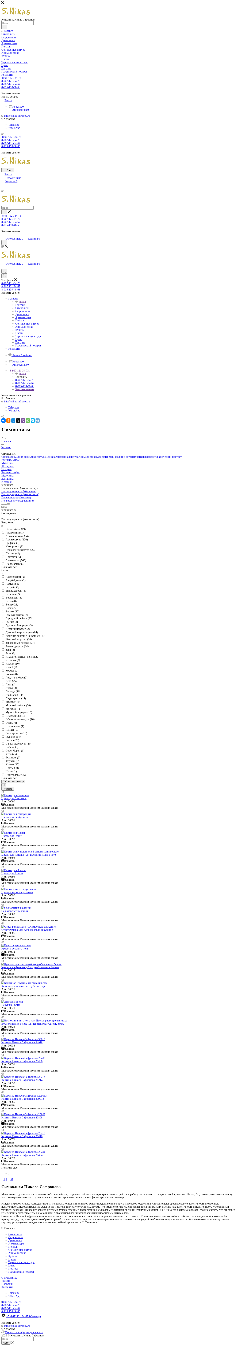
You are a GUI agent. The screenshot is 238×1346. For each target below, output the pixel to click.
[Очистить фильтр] (3, 785)
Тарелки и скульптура (126, 456)
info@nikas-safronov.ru (17, 115)
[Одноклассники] (8, 420)
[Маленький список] (2, 506)
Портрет (151, 456)
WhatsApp (14, 127)
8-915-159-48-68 (10, 87)
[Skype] (33, 420)
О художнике (9, 1277)
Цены (142, 456)
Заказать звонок (24, 389)
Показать (7, 788)
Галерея (20, 304)
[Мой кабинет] (3, 235)
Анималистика (87, 456)
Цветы (109, 456)
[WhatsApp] (28, 420)
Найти (6, 1342)
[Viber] (23, 420)
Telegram (13, 124)
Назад (22, 301)
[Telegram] (38, 420)
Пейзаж (50, 456)
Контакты (7, 1287)
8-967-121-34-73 (11, 77)
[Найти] (4, 27)
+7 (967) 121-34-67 (23, 1316)
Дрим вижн (23, 456)
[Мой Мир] (13, 420)
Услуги (5, 1280)
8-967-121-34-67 (10, 84)
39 (11, 1179)
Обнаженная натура (66, 456)
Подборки (7, 1283)
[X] (18, 420)
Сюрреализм (8, 456)
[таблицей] (8, 503)
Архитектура (38, 456)
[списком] (5, 503)
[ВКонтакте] (3, 420)
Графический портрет (169, 456)
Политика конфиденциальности (24, 1332)
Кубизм (100, 456)
